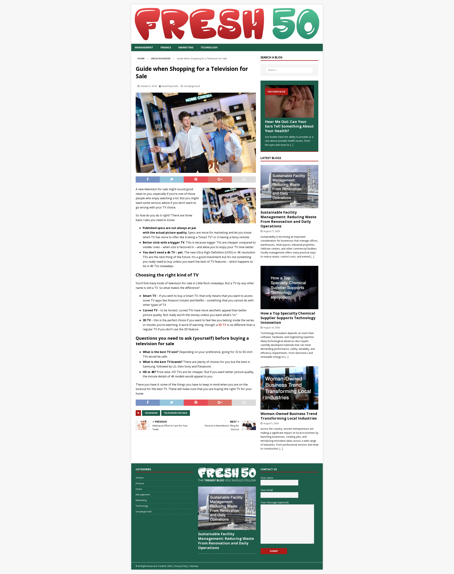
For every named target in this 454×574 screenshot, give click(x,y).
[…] (312, 256)
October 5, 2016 (148, 86)
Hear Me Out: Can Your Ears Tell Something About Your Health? (289, 126)
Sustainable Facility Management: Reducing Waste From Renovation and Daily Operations (288, 219)
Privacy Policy (181, 566)
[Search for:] (289, 70)
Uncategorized (192, 86)
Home (139, 489)
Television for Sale (175, 412)
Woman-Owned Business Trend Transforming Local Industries (289, 416)
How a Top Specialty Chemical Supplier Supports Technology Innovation (288, 318)
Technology (209, 47)
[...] (291, 144)
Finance (165, 47)
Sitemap (194, 566)
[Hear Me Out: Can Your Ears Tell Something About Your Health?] (289, 101)
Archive (140, 477)
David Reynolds (170, 86)
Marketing (185, 47)
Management (144, 47)
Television (151, 412)
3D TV (222, 325)
